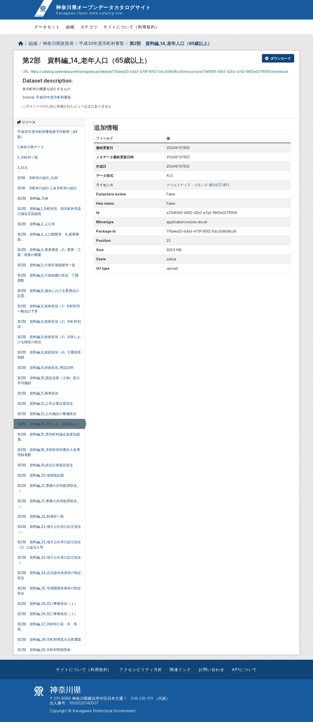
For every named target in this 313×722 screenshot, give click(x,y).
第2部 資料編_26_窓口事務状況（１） (47, 603)
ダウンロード (280, 58)
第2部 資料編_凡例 (32, 198)
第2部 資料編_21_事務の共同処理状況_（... (47, 488)
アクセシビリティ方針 (140, 669)
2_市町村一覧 (27, 157)
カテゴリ (89, 26)
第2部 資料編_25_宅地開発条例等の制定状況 (49, 590)
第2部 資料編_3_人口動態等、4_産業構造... (48, 236)
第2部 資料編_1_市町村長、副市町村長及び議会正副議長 (49, 211)
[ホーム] (20, 43)
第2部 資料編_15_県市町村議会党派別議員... (48, 436)
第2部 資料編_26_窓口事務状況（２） (47, 614)
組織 (70, 26)
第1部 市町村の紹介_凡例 (37, 178)
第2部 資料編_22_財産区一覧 (40, 516)
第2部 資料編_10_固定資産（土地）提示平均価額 (48, 380)
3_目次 (22, 167)
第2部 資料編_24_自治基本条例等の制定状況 (49, 575)
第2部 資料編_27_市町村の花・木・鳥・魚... (49, 626)
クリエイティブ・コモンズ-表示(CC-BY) (198, 185)
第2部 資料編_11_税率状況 (37, 393)
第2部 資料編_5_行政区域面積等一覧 (46, 265)
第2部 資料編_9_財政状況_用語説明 (45, 367)
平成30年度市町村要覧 (101, 43)
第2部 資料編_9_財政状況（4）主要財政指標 (49, 354)
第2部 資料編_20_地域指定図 (40, 475)
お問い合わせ (211, 669)
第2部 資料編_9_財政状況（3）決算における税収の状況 (49, 339)
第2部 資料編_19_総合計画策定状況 (45, 465)
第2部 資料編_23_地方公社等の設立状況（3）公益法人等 (49, 544)
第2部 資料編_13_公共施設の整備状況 (46, 414)
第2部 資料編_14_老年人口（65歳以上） (171, 43)
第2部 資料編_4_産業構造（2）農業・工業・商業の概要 (49, 252)
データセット (47, 26)
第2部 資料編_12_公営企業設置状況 (45, 403)
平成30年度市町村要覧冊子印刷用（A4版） (47, 134)
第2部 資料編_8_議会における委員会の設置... (48, 293)
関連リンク (180, 669)
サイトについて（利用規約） (131, 26)
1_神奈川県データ (30, 147)
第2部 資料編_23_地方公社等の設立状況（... (49, 529)
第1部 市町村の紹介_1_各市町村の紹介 (47, 188)
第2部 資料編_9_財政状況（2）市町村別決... (49, 324)
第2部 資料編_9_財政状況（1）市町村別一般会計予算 (48, 308)
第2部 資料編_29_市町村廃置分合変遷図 (49, 639)
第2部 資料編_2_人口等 (36, 224)
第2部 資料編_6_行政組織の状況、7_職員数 (47, 277)
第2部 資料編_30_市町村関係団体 (43, 650)
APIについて (244, 669)
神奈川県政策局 (58, 43)
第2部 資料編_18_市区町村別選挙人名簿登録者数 (48, 452)
